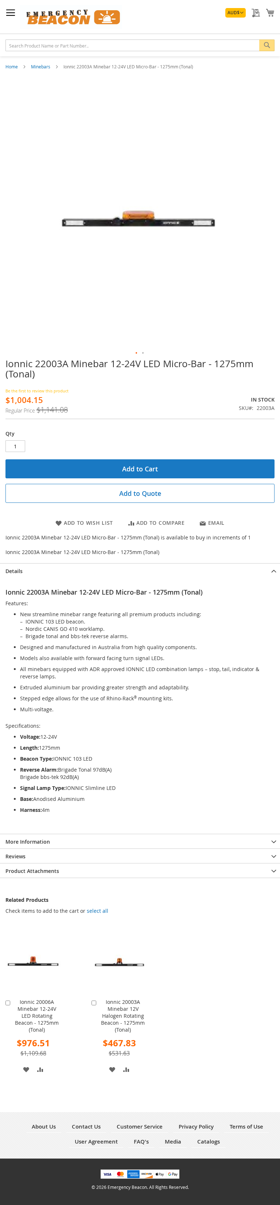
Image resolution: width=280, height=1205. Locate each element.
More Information (27, 841)
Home (12, 66)
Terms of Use (246, 1126)
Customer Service (140, 1126)
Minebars (41, 66)
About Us (44, 1126)
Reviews (15, 856)
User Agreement (96, 1141)
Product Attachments (32, 870)
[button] (235, 13)
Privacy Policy (196, 1126)
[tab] (140, 570)
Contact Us (86, 1126)
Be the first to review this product (37, 390)
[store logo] (71, 17)
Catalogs (208, 1141)
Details (14, 571)
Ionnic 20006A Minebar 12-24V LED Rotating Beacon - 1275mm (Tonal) (37, 1015)
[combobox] (140, 45)
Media (173, 1141)
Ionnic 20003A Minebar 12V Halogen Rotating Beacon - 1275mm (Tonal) (123, 1015)
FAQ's (141, 1141)
